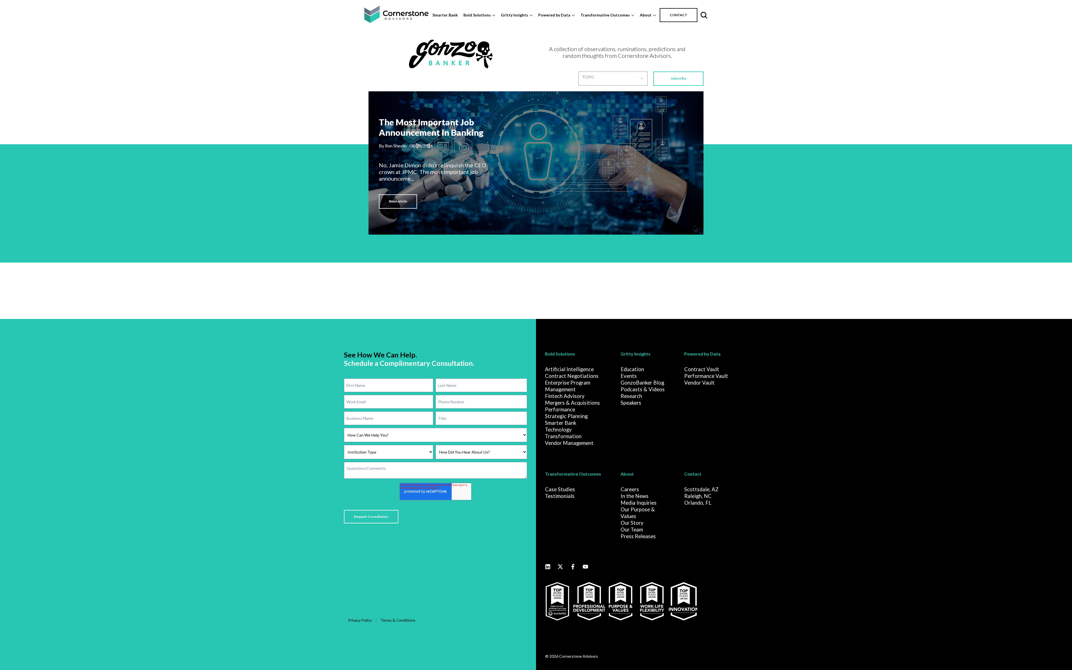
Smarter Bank (445, 15)
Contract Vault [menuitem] (701, 369)
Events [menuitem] (629, 376)
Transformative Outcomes (605, 15)
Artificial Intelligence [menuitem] (569, 369)
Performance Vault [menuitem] (706, 376)
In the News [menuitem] (635, 496)
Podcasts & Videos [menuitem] (643, 389)
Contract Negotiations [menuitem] (572, 376)
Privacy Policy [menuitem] (360, 620)
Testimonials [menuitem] (560, 496)
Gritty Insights (514, 15)
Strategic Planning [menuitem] (566, 416)
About (646, 15)
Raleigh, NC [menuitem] (698, 496)
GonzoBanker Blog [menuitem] (642, 383)
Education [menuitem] (632, 369)
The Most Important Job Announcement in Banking (431, 127)
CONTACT (678, 15)
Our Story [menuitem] (632, 523)
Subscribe (678, 78)
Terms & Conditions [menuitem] (398, 620)
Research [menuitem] (631, 396)
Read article (398, 201)
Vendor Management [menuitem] (569, 443)
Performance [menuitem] (560, 409)
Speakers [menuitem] (631, 403)
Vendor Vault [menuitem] (699, 383)
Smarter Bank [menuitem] (560, 423)
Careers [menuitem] (630, 489)
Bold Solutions (477, 15)
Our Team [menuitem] (632, 529)
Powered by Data (554, 15)
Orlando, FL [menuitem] (697, 503)
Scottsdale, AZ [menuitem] (701, 489)
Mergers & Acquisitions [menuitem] (572, 403)
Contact (692, 473)
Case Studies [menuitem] (560, 489)
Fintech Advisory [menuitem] (565, 396)
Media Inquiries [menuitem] (639, 503)
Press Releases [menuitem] (638, 536)
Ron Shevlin (396, 145)
